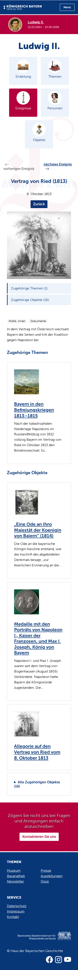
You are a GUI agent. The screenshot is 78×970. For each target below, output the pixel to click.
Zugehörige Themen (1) (29, 288)
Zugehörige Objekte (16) (30, 300)
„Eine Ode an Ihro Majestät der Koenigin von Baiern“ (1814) (37, 530)
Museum (14, 870)
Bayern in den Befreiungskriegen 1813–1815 (34, 409)
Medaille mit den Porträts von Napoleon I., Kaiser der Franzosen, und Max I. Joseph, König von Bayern (38, 638)
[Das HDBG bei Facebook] (49, 959)
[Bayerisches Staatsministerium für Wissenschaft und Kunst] (39, 940)
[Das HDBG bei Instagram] (58, 959)
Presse (46, 870)
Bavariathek (16, 876)
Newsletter (15, 881)
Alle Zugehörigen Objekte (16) (37, 784)
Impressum (15, 911)
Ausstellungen (51, 876)
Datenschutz (16, 906)
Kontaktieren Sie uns (39, 837)
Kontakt (13, 917)
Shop (45, 881)
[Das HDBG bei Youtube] (67, 959)
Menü (67, 7)
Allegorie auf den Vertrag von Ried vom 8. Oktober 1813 (37, 752)
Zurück (39, 204)
